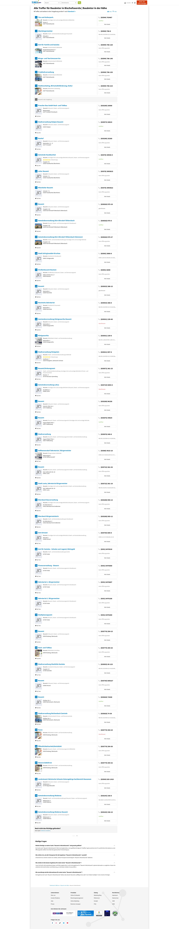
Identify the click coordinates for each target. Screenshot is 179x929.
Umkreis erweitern (45, 830)
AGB (113, 901)
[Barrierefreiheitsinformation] (133, 2)
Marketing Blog (97, 895)
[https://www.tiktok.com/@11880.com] (59, 923)
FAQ (95, 904)
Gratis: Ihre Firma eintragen (142, 2)
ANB (113, 904)
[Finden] (79, 2)
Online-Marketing (75, 901)
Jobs (52, 901)
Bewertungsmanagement (77, 898)
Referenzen (97, 898)
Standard (71, 11)
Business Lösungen (75, 904)
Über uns (53, 895)
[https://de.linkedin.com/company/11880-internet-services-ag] (63, 923)
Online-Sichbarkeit (75, 895)
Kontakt (96, 901)
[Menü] (135, 3)
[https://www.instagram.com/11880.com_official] (56, 923)
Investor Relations (55, 898)
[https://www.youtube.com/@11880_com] (67, 923)
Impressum (115, 895)
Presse (52, 904)
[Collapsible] (114, 845)
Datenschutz (115, 898)
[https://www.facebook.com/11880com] (52, 923)
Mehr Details (107, 24)
